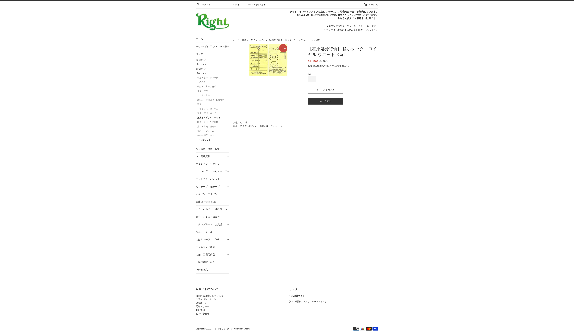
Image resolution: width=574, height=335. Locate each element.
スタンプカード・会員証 (212, 224)
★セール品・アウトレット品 (212, 46)
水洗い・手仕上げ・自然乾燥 (211, 100)
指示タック (212, 73)
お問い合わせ (202, 313)
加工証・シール (212, 232)
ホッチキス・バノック (212, 179)
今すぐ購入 (325, 101)
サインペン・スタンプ (212, 164)
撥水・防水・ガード (206, 113)
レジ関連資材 (212, 156)
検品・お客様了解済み (207, 86)
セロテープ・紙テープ (212, 186)
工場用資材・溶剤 (212, 262)
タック (212, 54)
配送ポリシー (202, 306)
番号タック (201, 69)
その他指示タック (205, 135)
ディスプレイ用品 (212, 247)
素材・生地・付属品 (206, 126)
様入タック (201, 64)
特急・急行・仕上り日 (207, 77)
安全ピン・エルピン (212, 194)
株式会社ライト (297, 295)
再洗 (199, 104)
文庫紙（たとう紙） (206, 201)
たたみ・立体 (203, 95)
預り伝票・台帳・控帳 (212, 149)
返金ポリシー (202, 303)
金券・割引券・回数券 (212, 217)
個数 (310, 74)
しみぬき (201, 82)
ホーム (199, 39)
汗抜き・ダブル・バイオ (208, 117)
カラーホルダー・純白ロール (212, 209)
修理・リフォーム (205, 131)
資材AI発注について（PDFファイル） (308, 301)
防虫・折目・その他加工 (208, 122)
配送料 (316, 66)
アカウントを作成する (255, 4)
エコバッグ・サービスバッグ (212, 171)
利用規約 (200, 310)
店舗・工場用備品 (212, 254)
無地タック (201, 60)
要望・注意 (202, 91)
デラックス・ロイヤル (207, 109)
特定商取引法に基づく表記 (209, 295)
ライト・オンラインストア (222, 329)
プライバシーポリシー (207, 299)
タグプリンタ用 (203, 140)
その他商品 (212, 269)
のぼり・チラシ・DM (212, 239)
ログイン (237, 4)
